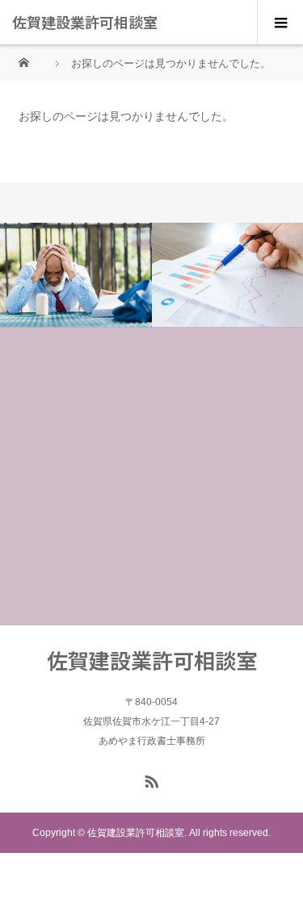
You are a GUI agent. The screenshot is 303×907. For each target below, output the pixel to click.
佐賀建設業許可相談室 (85, 21)
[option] (76, 275)
